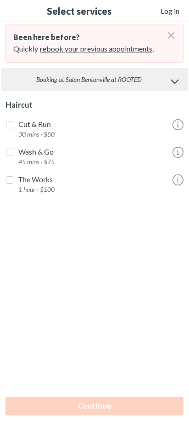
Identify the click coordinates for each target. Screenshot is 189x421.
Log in (170, 10)
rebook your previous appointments (96, 48)
